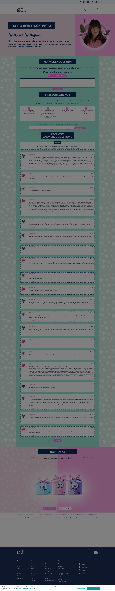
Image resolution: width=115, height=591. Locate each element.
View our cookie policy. (29, 588)
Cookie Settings (81, 588)
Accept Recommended (93, 588)
